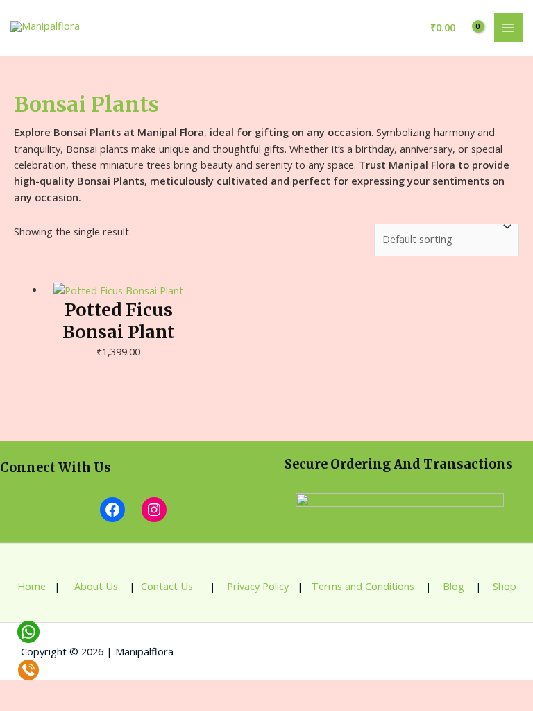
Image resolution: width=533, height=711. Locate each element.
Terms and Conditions (363, 586)
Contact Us (168, 586)
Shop (504, 586)
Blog (452, 586)
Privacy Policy (258, 586)
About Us (94, 586)
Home (31, 586)
